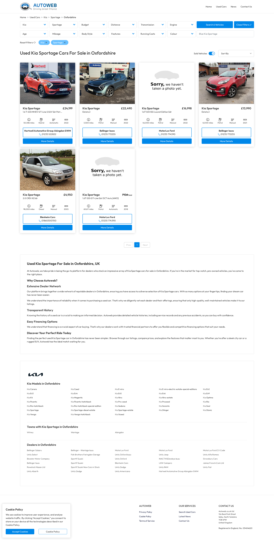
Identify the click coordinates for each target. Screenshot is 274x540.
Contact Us (246, 6)
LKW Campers (165, 463)
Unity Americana (122, 471)
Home (209, 6)
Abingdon (119, 432)
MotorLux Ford (121, 450)
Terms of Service (147, 520)
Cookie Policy (53, 531)
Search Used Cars (187, 512)
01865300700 (49, 220)
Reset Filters (26, 42)
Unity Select (32, 454)
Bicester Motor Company (38, 458)
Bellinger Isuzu (33, 463)
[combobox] (34, 24)
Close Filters (242, 24)
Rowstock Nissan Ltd (36, 467)
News (233, 6)
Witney (30, 432)
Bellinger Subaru (34, 450)
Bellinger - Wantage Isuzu (82, 450)
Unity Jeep (163, 454)
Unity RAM (163, 467)
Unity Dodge (120, 467)
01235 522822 (49, 134)
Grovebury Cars (210, 458)
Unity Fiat (207, 467)
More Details (47, 141)
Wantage (75, 432)
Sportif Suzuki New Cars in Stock (85, 467)
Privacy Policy (145, 512)
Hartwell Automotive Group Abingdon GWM (178, 471)
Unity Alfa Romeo (211, 454)
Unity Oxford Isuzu (123, 454)
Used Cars (221, 6)
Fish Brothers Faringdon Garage (85, 454)
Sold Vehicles (200, 53)
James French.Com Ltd (213, 463)
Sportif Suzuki (77, 458)
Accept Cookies (20, 531)
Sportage (55, 17)
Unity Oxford (121, 458)
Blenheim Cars (121, 463)
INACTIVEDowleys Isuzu (169, 458)
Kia (45, 17)
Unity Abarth (32, 471)
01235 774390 (168, 134)
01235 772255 (108, 134)
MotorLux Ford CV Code (214, 450)
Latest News (185, 516)
